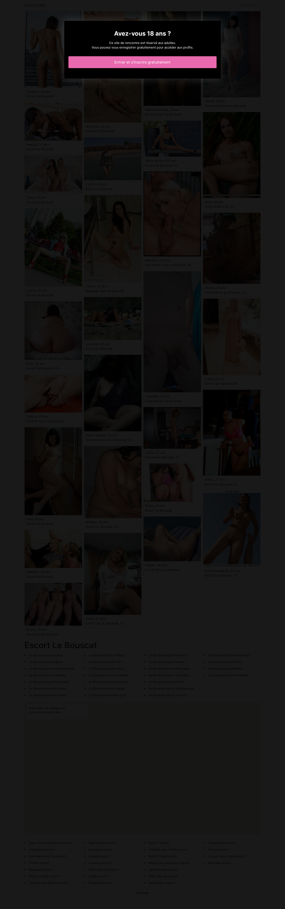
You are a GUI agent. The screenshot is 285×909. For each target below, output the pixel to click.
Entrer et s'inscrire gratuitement (142, 62)
